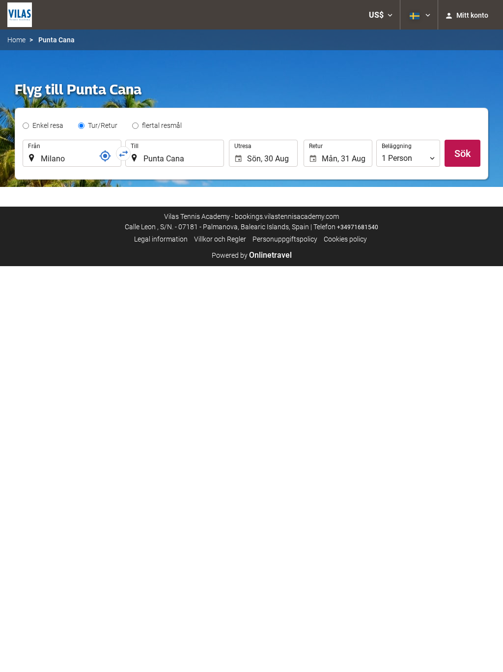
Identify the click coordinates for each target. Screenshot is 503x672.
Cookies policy (345, 239)
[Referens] (105, 156)
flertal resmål (162, 125)
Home (16, 40)
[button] (381, 15)
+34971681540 (357, 227)
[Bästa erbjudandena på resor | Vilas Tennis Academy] (19, 15)
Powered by (252, 255)
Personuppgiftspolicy (284, 239)
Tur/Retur (102, 125)
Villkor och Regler (220, 239)
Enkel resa (47, 125)
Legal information (161, 239)
